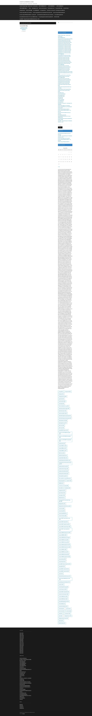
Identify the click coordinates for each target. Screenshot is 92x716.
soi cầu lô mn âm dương (63, 594)
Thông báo (21, 699)
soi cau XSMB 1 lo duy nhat (64, 568)
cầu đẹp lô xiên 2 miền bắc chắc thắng (63, 57)
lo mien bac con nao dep (63, 485)
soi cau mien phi (62, 561)
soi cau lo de (61, 508)
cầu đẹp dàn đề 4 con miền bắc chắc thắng (64, 45)
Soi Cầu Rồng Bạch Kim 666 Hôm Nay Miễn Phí (46, 16)
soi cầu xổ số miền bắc (63, 606)
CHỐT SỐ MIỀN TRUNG (23, 8)
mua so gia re (62, 495)
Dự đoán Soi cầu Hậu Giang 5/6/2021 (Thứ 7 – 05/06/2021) (24, 28)
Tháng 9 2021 (21, 646)
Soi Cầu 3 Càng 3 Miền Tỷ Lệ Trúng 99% (26, 12)
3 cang (61, 391)
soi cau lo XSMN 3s (62, 549)
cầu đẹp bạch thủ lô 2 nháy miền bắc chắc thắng (65, 38)
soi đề (60, 613)
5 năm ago (24, 31)
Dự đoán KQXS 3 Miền (59, 8)
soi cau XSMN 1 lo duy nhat (64, 571)
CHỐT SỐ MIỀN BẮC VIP (61, 37)
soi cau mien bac (62, 559)
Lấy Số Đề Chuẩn (66, 8)
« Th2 (59, 166)
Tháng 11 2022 (22, 636)
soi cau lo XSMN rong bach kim (64, 556)
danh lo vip (61, 427)
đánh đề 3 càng (62, 623)
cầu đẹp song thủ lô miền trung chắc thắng (64, 89)
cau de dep (61, 403)
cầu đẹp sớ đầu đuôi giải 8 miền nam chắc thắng (65, 71)
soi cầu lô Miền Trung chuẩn (64, 591)
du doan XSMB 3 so (63, 445)
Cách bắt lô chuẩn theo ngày (64, 408)
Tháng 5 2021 (21, 651)
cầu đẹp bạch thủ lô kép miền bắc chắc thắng (64, 42)
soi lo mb (68, 608)
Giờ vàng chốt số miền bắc (63, 473)
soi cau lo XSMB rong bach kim (64, 544)
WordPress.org (22, 708)
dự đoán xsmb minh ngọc (63, 468)
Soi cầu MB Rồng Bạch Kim (64, 601)
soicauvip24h (62, 566)
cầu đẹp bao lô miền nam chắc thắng (63, 65)
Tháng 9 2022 (21, 639)
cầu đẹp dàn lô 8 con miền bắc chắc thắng (64, 56)
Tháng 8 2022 (21, 640)
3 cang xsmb (68, 391)
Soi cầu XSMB (62, 603)
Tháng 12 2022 (22, 635)
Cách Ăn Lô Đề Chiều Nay (43, 8)
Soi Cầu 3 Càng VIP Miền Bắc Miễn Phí (59, 12)
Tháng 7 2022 (21, 641)
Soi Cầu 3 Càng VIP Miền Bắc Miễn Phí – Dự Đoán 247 (28, 14)
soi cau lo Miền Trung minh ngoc (64, 526)
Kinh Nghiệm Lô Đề (35, 8)
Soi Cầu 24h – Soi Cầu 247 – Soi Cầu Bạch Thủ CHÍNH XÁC (56, 10)
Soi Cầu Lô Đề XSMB (29, 10)
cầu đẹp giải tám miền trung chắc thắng (64, 82)
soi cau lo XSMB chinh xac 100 (64, 537)
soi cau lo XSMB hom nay (63, 539)
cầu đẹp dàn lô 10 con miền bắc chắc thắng (64, 50)
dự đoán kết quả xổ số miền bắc (64, 460)
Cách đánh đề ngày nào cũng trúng (65, 418)
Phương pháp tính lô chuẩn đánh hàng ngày (64, 501)
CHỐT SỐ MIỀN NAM (61, 64)
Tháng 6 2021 (21, 650)
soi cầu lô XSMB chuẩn (63, 596)
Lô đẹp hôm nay (62, 490)
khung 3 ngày (62, 480)
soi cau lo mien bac (62, 515)
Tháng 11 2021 (22, 644)
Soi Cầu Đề (61, 608)
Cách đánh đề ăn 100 (63, 420)
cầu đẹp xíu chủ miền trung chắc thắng (63, 90)
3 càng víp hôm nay (62, 396)
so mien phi (67, 613)
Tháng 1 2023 (21, 634)
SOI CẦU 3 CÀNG (56, 16)
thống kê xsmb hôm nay (63, 618)
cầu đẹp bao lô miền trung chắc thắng (63, 78)
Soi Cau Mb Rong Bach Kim (59, 14)
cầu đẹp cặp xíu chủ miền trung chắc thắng (64, 79)
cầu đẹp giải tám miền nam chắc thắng (64, 69)
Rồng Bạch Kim (62, 503)
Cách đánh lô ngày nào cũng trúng (65, 415)
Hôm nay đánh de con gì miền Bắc (65, 478)
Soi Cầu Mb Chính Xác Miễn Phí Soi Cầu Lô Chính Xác (45, 14)
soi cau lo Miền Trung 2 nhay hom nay (64, 519)
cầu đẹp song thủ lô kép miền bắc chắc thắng (64, 62)
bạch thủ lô (61, 398)
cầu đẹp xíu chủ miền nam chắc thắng (63, 76)
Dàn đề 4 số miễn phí (63, 455)
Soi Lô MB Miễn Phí (36, 10)
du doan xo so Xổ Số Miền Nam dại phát (65, 437)
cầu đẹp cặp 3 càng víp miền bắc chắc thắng (64, 44)
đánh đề (61, 620)
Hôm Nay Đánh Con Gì (51, 8)
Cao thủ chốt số (62, 401)
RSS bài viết (21, 705)
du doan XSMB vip (62, 448)
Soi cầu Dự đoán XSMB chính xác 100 (64, 579)
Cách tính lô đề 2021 (63, 413)
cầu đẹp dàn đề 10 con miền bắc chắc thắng (64, 49)
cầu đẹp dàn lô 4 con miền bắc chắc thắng (64, 51)
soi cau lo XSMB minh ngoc (64, 542)
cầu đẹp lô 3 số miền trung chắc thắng (63, 83)
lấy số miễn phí (62, 492)
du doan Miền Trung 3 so (63, 430)
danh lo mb (61, 425)
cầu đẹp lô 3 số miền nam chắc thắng (63, 70)
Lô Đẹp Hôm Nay (22, 10)
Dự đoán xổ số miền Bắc (63, 471)
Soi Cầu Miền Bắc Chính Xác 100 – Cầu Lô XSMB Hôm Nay (28, 16)
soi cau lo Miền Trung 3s (63, 521)
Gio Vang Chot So (43, 10)
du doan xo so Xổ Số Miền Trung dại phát (65, 440)
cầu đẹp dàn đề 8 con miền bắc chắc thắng (64, 48)
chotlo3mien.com (27, 2)
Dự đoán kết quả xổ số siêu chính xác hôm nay (65, 463)
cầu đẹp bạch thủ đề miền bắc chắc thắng (64, 41)
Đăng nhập (21, 704)
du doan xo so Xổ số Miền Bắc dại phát (64, 433)
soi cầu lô (61, 584)
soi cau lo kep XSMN (63, 513)
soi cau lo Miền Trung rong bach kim (64, 530)
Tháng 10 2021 (22, 645)
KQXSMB (61, 483)
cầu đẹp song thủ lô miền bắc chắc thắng (64, 63)
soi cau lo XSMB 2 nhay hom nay (64, 532)
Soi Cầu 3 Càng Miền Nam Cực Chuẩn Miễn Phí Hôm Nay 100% (42, 12)
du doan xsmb (62, 443)
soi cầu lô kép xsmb (63, 589)
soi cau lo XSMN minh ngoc (64, 554)
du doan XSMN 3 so (63, 450)
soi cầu (61, 573)
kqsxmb (69, 480)
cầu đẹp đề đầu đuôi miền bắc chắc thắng (64, 55)
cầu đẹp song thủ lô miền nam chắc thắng (64, 75)
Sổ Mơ (30, 8)
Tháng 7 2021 (21, 649)
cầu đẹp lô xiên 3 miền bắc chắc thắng (63, 58)
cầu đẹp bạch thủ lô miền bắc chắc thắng (64, 43)
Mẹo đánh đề (61, 497)
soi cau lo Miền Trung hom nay (64, 524)
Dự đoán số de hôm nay (63, 466)
